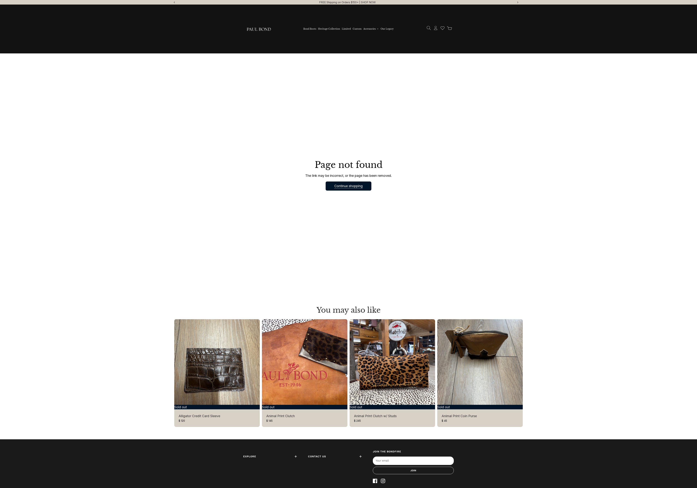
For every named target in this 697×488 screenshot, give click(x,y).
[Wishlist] (442, 28)
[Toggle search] (428, 28)
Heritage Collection (329, 28)
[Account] (435, 28)
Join (413, 470)
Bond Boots (309, 28)
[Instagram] (383, 481)
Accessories (369, 28)
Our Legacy (387, 28)
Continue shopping (348, 186)
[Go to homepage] (259, 29)
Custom (357, 28)
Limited (346, 28)
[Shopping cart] (449, 28)
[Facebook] (375, 481)
